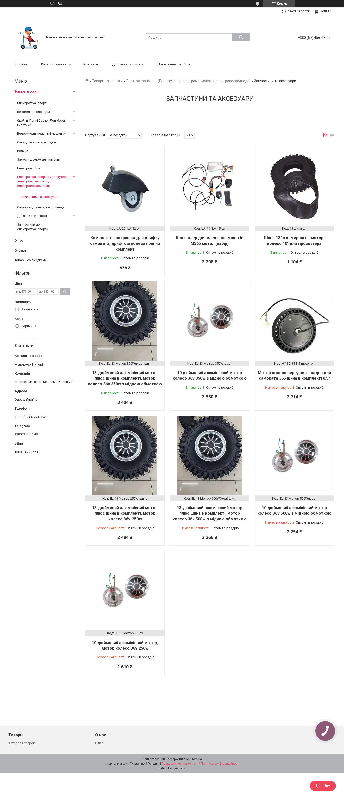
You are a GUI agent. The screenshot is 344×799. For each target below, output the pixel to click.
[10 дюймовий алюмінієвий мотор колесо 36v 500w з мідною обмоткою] (294, 455)
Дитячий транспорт (32, 216)
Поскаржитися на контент (180, 763)
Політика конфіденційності (220, 763)
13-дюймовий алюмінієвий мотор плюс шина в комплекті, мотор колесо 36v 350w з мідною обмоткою (125, 378)
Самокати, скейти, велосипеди (40, 207)
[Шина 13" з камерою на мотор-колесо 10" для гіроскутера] (294, 186)
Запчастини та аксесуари (39, 197)
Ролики (22, 151)
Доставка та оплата (128, 64)
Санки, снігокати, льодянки (38, 142)
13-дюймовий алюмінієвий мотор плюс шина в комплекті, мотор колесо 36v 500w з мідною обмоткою (210, 513)
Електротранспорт (32, 103)
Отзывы (21, 250)
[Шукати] (241, 37)
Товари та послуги (107, 81)
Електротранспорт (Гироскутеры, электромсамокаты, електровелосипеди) (188, 81)
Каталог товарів (54, 64)
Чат (326, 786)
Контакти (90, 64)
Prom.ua (196, 759)
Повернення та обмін (174, 64)
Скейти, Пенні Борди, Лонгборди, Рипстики (42, 123)
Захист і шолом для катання (39, 159)
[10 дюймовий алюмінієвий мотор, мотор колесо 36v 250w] (124, 590)
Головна (20, 64)
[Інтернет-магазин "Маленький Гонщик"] (28, 37)
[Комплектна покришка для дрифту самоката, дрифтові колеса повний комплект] (124, 186)
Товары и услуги (27, 91)
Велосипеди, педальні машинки (41, 133)
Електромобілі (28, 168)
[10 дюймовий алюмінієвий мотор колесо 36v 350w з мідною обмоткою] (209, 321)
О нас (19, 240)
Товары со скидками (31, 260)
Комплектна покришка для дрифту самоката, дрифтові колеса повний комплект (125, 243)
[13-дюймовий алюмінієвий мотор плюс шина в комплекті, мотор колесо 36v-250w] (124, 455)
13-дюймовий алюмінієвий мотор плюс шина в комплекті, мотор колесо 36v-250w (125, 513)
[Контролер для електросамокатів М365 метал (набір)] (209, 186)
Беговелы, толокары (33, 112)
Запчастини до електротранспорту (32, 227)
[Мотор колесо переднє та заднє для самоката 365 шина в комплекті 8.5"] (294, 321)
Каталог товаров (21, 743)
